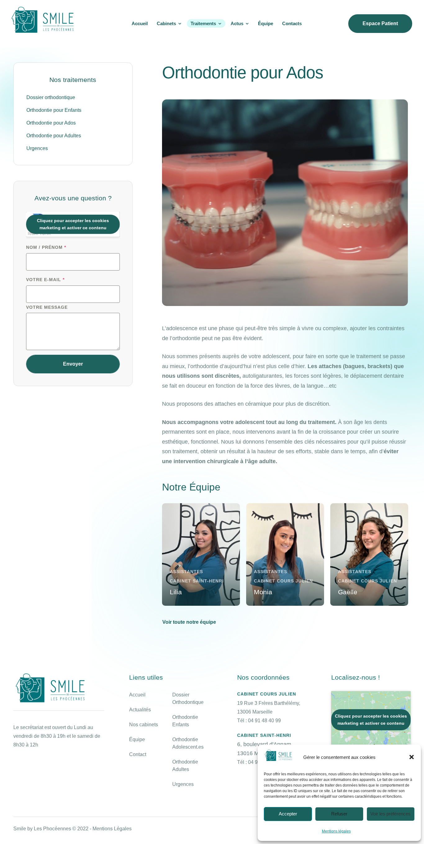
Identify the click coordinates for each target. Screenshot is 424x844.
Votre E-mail (45, 279)
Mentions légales (336, 831)
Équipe (137, 739)
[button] (411, 757)
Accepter (288, 813)
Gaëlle (347, 591)
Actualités (140, 709)
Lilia (176, 591)
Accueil (137, 694)
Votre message (47, 307)
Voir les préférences (390, 813)
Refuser (339, 813)
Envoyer (73, 364)
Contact (137, 754)
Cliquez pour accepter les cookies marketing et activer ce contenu (73, 224)
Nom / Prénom (46, 247)
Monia (263, 591)
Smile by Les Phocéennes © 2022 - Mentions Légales (72, 828)
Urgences (183, 784)
